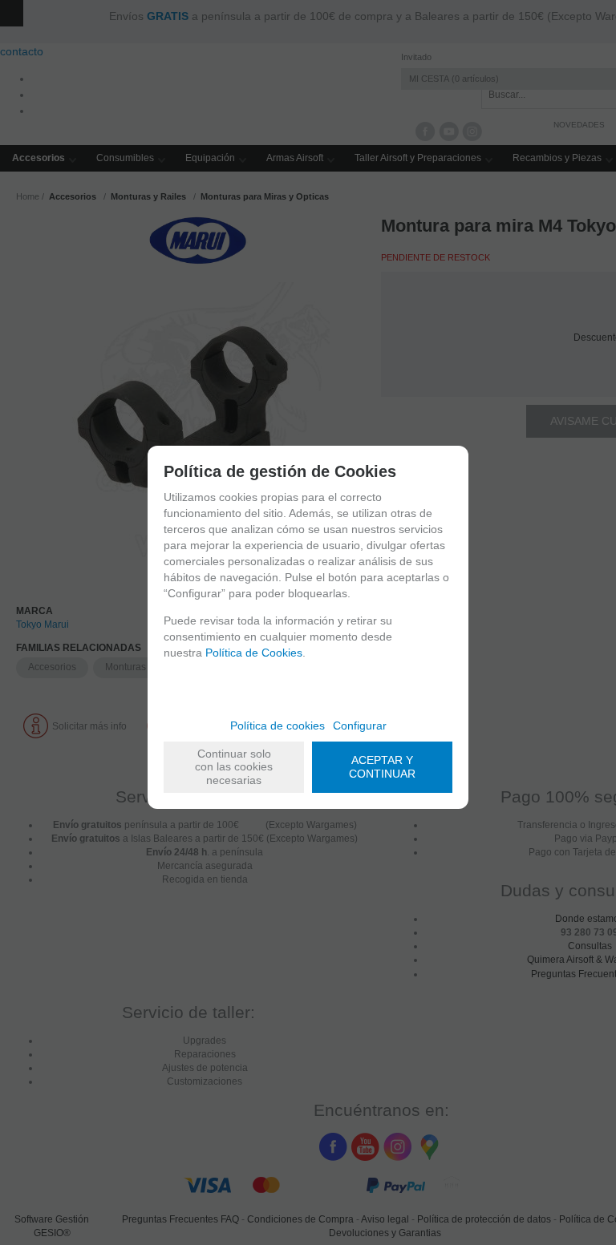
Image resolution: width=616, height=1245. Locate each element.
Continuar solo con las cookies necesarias (234, 767)
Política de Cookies (253, 652)
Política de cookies (277, 725)
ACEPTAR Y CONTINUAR (382, 767)
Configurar (360, 725)
